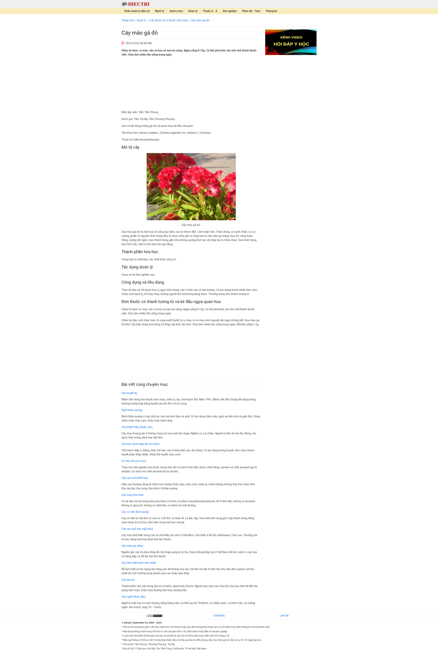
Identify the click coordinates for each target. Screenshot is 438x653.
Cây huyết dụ (129, 393)
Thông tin (271, 11)
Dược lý (192, 11)
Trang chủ (127, 20)
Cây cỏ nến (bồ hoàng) (135, 511)
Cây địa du (127, 579)
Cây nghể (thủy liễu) (133, 596)
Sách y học (176, 11)
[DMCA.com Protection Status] (154, 615)
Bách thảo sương (131, 410)
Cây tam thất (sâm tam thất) (138, 562)
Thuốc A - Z (210, 11)
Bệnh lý (159, 11)
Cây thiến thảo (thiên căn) (137, 427)
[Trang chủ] (135, 3)
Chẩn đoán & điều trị (137, 11)
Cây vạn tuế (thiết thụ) (134, 478)
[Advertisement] (190, 83)
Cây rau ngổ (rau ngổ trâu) (137, 528)
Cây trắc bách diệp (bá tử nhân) (140, 444)
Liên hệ (284, 615)
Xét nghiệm (230, 11)
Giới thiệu (219, 615)
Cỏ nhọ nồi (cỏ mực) (133, 461)
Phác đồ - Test (251, 11)
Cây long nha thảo (132, 495)
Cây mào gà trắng (132, 545)
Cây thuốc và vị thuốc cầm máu (169, 20)
